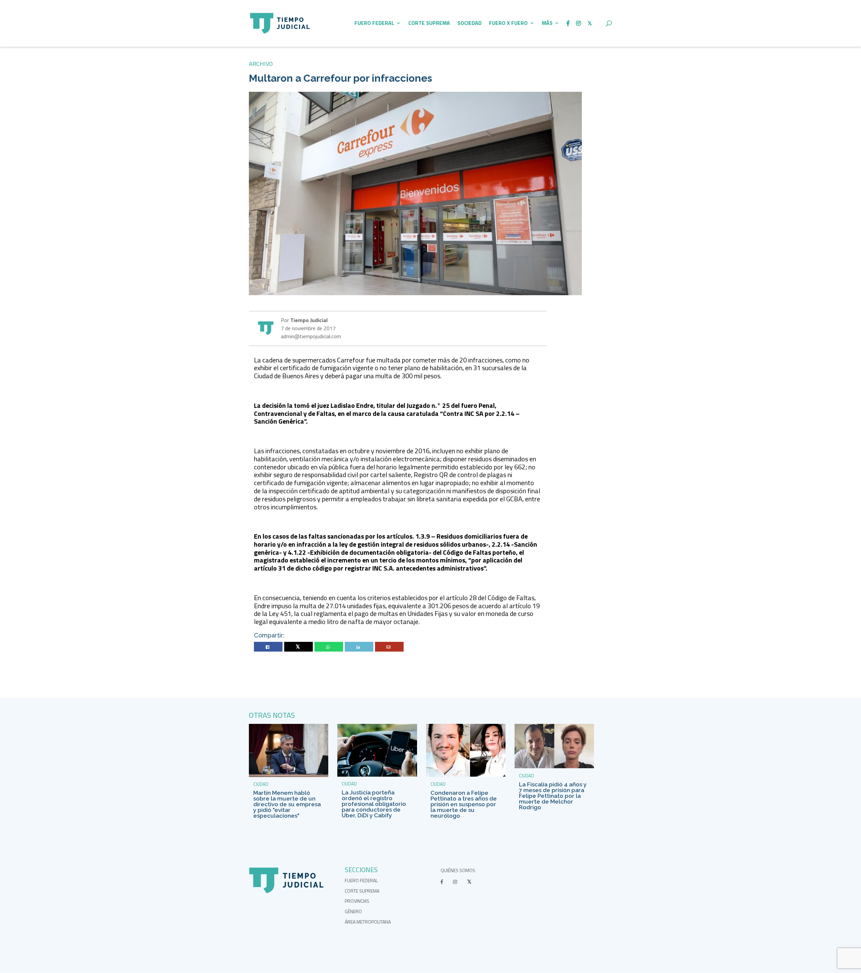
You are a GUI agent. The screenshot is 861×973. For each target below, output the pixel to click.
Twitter (298, 647)
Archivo (261, 63)
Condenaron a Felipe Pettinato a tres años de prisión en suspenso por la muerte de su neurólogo (463, 804)
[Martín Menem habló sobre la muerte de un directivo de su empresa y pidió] (288, 775)
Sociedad (469, 24)
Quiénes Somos (458, 870)
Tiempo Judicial (308, 320)
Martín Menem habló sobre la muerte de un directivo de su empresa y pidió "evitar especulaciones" (287, 804)
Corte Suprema (429, 24)
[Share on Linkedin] (359, 647)
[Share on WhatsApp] (329, 647)
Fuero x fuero (508, 24)
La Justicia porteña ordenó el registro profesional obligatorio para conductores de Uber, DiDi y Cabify (374, 804)
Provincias (357, 900)
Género (353, 911)
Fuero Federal (374, 24)
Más (547, 24)
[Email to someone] (389, 647)
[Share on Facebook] (268, 647)
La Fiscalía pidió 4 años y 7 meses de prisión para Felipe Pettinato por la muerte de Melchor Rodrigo (553, 796)
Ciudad (260, 784)
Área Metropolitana (368, 921)
